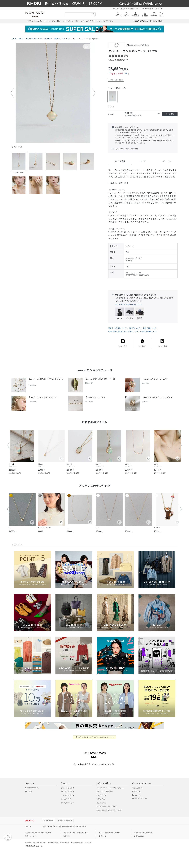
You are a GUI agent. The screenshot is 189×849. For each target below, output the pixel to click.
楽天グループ (146, 8)
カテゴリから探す (67, 795)
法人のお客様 (102, 803)
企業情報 (28, 842)
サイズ (143, 161)
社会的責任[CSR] (77, 842)
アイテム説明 (120, 161)
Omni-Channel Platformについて (109, 810)
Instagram (136, 795)
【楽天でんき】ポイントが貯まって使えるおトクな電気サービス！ (65, 826)
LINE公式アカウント (139, 798)
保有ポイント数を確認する (143, 833)
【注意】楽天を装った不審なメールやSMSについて (94, 737)
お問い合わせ (102, 799)
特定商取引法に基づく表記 (106, 806)
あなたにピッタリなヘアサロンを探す (38, 833)
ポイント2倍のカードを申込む (109, 833)
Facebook (136, 791)
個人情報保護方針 (39, 842)
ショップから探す (67, 791)
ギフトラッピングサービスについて (128, 304)
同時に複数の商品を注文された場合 (120, 331)
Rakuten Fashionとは (105, 791)
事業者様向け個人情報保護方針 (58, 842)
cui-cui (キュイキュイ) (34, 38)
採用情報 (88, 842)
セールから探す (67, 799)
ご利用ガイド (102, 795)
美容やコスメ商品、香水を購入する (76, 833)
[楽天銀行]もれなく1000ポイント (125, 8)
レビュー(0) (166, 161)
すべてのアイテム (67, 803)
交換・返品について (149, 328)
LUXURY (28, 791)
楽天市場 (159, 8)
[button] (52, 93)
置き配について (134, 328)
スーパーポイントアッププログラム (110, 788)
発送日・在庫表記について (117, 328)
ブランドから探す (67, 788)
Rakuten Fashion (17, 38)
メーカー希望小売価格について (146, 331)
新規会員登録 (137, 788)
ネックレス (66, 38)
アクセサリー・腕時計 (51, 38)
